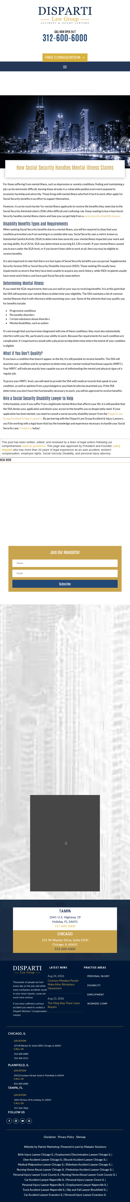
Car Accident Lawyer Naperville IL (44, 1180)
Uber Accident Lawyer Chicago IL (42, 1159)
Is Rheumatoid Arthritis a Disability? (26, 467)
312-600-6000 (65, 37)
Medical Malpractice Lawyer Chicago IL (41, 1164)
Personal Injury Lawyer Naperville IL (43, 1185)
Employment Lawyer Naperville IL (87, 1185)
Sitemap (81, 1137)
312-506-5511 (21, 1058)
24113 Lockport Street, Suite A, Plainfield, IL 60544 (39, 1075)
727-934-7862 (21, 1108)
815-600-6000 (21, 1083)
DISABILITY (94, 985)
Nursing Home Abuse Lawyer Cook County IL (88, 1174)
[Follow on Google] (29, 1121)
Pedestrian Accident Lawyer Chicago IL (89, 1169)
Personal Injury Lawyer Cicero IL (85, 1180)
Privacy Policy (66, 1137)
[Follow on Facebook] (9, 1121)
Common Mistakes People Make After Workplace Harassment (63, 984)
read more (8, 476)
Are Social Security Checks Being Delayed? (29, 523)
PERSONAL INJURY (98, 976)
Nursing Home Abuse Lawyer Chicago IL (40, 1169)
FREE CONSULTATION (62, 57)
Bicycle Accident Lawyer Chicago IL (85, 1159)
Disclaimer (51, 1137)
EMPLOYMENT (95, 995)
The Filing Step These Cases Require (64, 1005)
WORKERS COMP (97, 1004)
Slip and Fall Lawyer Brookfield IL (86, 1190)
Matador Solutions (95, 1147)
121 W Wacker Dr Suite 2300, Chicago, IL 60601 (37, 1045)
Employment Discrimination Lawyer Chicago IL (83, 1154)
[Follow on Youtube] (22, 1121)
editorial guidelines (34, 446)
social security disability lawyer (102, 216)
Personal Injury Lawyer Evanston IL (85, 1195)
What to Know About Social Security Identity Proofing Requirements (45, 495)
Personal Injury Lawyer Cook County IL (36, 1174)
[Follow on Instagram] (16, 1121)
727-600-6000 (65, 926)
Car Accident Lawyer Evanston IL (43, 1195)
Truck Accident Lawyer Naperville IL (44, 1190)
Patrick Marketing (48, 1147)
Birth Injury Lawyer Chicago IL (36, 1154)
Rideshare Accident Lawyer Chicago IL (88, 1164)
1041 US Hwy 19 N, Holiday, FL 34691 (32, 1099)
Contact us (26, 428)
